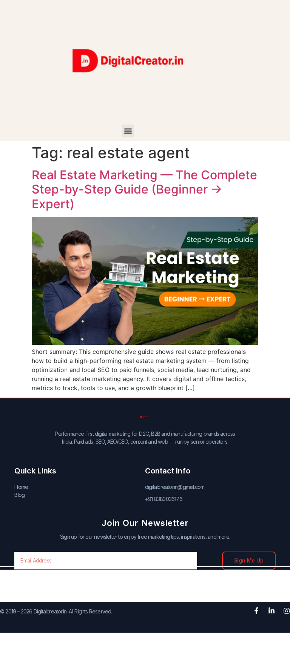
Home (21, 487)
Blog (19, 495)
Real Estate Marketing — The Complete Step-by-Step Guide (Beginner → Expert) (144, 189)
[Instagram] (286, 610)
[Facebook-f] (256, 610)
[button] (128, 130)
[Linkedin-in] (271, 610)
